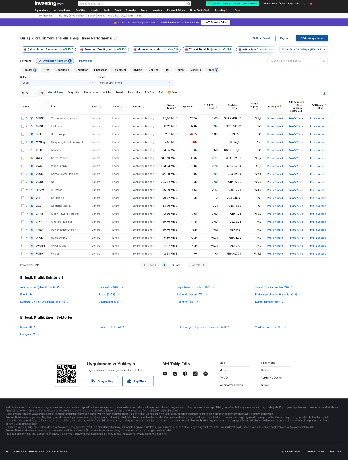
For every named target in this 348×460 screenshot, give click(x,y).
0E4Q (39, 182)
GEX (38, 206)
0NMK (40, 118)
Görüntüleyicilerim (312, 38)
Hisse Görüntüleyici (200, 10)
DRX (38, 134)
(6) (40, 287)
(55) (267, 301)
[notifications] (304, 3)
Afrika (139, 15)
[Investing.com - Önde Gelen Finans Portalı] (49, 3)
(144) (27, 294)
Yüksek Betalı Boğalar (203, 49)
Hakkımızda (268, 362)
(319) (276, 294)
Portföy (224, 377)
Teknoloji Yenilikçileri (98, 49)
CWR (39, 158)
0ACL (39, 237)
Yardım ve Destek (271, 377)
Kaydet (284, 38)
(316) (186, 301)
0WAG (40, 166)
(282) (109, 287)
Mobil (223, 370)
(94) (110, 327)
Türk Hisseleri (44, 15)
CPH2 (39, 214)
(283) (193, 287)
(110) (272, 287)
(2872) (107, 294)
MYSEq (40, 142)
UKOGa (40, 245)
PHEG (39, 229)
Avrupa (101, 15)
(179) (190, 294)
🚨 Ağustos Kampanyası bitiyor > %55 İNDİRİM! (232, 3)
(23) (201, 327)
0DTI (39, 150)
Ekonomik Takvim (176, 10)
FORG (39, 253)
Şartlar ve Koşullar (291, 451)
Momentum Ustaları (150, 49)
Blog (222, 362)
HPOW (40, 190)
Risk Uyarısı (336, 451)
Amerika (91, 15)
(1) (42, 301)
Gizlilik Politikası (315, 451)
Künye (265, 385)
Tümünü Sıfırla (84, 60)
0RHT (39, 198)
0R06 (39, 126)
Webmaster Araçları (231, 385)
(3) (26, 327)
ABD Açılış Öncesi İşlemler (71, 15)
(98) (109, 301)
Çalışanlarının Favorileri (43, 49)
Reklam (265, 370)
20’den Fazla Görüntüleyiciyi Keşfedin (301, 49)
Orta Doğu (113, 15)
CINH (39, 221)
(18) (268, 327)
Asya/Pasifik (127, 15)
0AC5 (39, 174)
